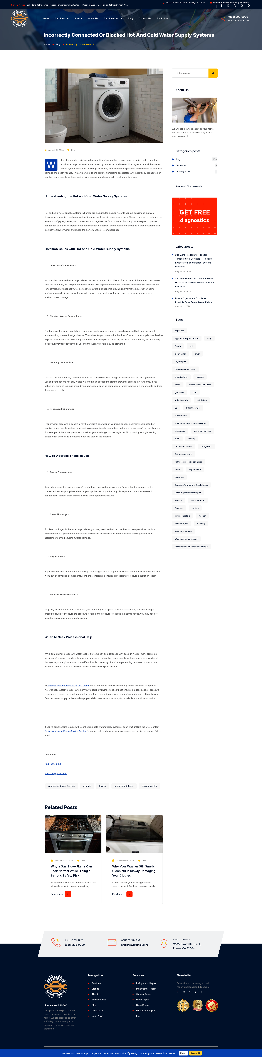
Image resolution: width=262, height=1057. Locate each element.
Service (178, 500)
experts (87, 786)
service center (149, 786)
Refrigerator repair (183, 454)
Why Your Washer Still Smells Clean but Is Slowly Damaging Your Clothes (134, 871)
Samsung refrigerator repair (188, 492)
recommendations (124, 786)
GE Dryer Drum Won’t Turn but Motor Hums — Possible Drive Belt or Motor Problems (194, 282)
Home (46, 18)
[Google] (243, 6)
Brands (78, 18)
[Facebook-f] (222, 6)
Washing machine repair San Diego (191, 546)
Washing (201, 523)
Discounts (181, 165)
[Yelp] (250, 6)
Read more (57, 894)
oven (177, 438)
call (191, 346)
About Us (93, 18)
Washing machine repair (186, 539)
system (195, 508)
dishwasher (180, 354)
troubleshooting (182, 516)
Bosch (178, 346)
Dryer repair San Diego (185, 369)
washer (202, 516)
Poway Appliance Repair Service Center (68, 685)
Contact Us (145, 18)
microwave (180, 431)
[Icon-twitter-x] (236, 6)
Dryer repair (180, 361)
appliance (179, 330)
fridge (177, 384)
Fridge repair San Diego (200, 384)
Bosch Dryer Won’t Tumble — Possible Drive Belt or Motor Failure (193, 300)
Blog (130, 18)
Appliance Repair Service (61, 786)
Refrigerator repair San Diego (188, 462)
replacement (195, 469)
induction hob (181, 400)
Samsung (179, 477)
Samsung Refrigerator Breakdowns (191, 485)
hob (194, 392)
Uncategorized (183, 171)
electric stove (181, 377)
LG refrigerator (193, 408)
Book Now (162, 18)
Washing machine (183, 531)
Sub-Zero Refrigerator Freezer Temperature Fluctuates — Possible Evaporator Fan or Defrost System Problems (78, 5)
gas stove (179, 392)
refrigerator (206, 446)
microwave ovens (202, 431)
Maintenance (181, 415)
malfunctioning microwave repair (190, 423)
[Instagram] (229, 6)
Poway (102, 786)
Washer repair (181, 523)
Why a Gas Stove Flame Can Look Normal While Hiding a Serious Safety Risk (71, 871)
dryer (197, 354)
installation (202, 400)
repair (177, 469)
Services (60, 18)
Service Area (111, 18)
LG (176, 408)
